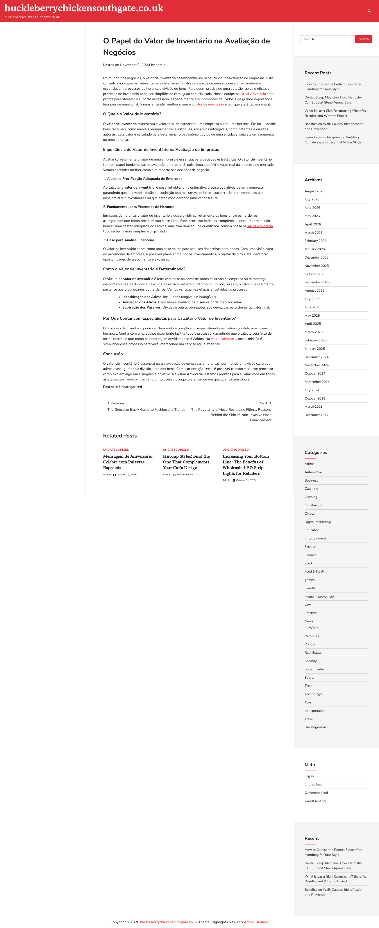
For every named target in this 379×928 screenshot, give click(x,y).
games (310, 580)
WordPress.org (316, 801)
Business (311, 480)
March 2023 (314, 406)
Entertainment (315, 538)
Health (310, 588)
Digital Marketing (318, 522)
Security (311, 661)
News (309, 621)
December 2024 (317, 357)
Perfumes (312, 636)
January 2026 (315, 249)
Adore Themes (256, 922)
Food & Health (315, 571)
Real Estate (313, 652)
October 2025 (315, 274)
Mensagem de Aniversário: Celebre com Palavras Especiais (128, 462)
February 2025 (316, 340)
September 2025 (317, 282)
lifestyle (311, 613)
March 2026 (314, 232)
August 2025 (314, 290)
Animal (310, 464)
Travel (309, 719)
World (313, 628)
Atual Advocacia (253, 93)
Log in (309, 776)
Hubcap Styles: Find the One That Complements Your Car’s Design (186, 462)
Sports (309, 677)
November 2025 (317, 266)
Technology (313, 694)
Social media (314, 669)
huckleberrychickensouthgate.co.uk (83, 7)
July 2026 (312, 199)
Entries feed (313, 784)
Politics (310, 644)
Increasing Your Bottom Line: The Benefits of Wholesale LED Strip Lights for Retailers (246, 465)
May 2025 (312, 315)
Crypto (310, 513)
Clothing (311, 497)
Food (308, 563)
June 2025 (312, 307)
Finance (310, 555)
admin (160, 64)
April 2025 (313, 323)
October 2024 (315, 373)
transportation (315, 710)
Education (312, 530)
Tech (308, 686)
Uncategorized (130, 387)
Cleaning (311, 488)
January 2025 (315, 348)
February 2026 (316, 241)
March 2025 (314, 332)
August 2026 (314, 191)
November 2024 (317, 365)
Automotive (313, 472)
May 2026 (312, 216)
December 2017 (317, 415)
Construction (314, 505)
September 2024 (317, 382)
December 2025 (317, 257)
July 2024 (312, 390)
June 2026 (312, 207)
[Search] (369, 11)
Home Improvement (319, 596)
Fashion (310, 546)
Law (308, 604)
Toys (308, 702)
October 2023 (315, 398)
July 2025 (312, 299)
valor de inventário (209, 104)
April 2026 (313, 224)
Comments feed (316, 793)
